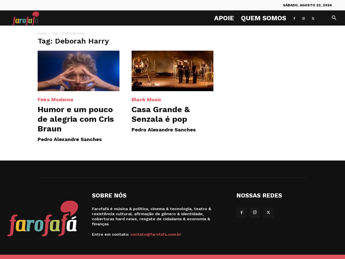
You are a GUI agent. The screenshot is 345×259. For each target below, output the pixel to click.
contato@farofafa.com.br (155, 234)
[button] (334, 18)
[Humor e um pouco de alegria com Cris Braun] (78, 71)
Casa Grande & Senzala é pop (161, 114)
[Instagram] (303, 18)
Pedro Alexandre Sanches (70, 139)
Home (42, 33)
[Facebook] (294, 18)
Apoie (224, 18)
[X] (313, 18)
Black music (147, 99)
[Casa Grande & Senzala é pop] (172, 71)
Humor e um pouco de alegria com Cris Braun (76, 119)
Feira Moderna (55, 99)
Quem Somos (263, 18)
